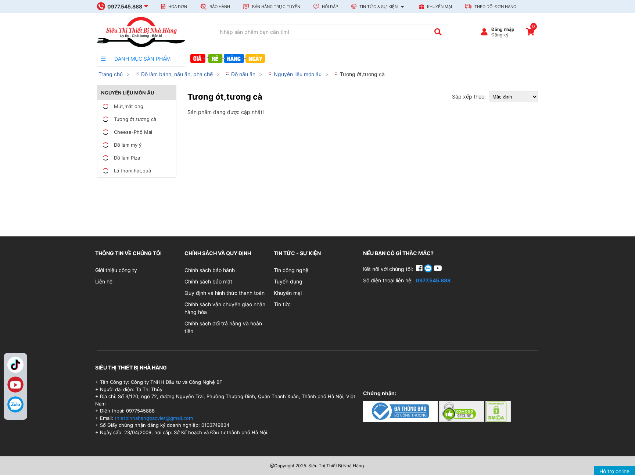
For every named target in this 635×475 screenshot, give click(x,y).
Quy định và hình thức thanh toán (224, 293)
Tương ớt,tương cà (361, 74)
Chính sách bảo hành (209, 270)
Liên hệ (103, 281)
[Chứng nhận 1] (401, 410)
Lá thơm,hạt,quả (132, 171)
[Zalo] (15, 404)
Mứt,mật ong (128, 106)
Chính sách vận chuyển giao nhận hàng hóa (224, 308)
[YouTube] (438, 269)
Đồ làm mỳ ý (127, 145)
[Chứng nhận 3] (498, 410)
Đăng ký (500, 35)
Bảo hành (219, 6)
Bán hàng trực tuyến (275, 6)
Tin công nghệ (291, 270)
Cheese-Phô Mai (133, 132)
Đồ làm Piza (127, 158)
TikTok (15, 365)
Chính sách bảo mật (208, 281)
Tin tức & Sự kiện (378, 6)
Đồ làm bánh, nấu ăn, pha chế (176, 74)
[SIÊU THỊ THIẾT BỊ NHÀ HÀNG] (141, 31)
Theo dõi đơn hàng (494, 6)
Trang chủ (110, 74)
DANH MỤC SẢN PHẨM (142, 59)
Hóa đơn (177, 6)
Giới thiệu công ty (116, 270)
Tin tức (282, 304)
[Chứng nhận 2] (462, 410)
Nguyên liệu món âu (297, 74)
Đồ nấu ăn (242, 74)
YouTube (15, 384)
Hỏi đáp (329, 6)
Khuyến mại (439, 6)
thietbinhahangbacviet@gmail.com (154, 418)
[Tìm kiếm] (438, 32)
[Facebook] (420, 269)
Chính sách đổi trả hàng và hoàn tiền (223, 327)
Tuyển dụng (288, 281)
